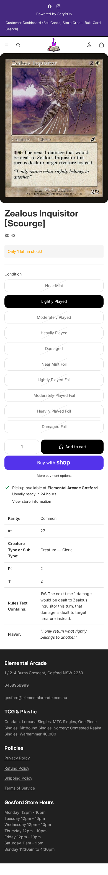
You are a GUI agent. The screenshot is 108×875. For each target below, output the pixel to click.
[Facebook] (49, 6)
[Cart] (101, 45)
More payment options (54, 476)
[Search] (18, 45)
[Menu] (6, 45)
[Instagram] (58, 6)
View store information (31, 501)
